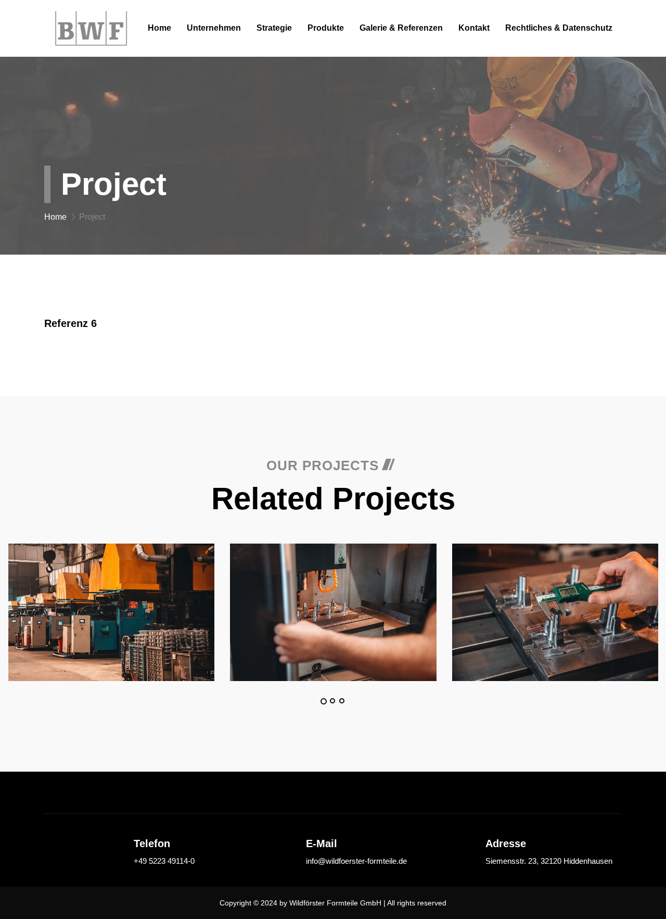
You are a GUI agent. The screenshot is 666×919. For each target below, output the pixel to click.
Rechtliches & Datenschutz (558, 27)
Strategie (274, 27)
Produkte (326, 27)
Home (159, 27)
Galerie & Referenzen (401, 27)
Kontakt (474, 27)
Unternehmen (214, 27)
